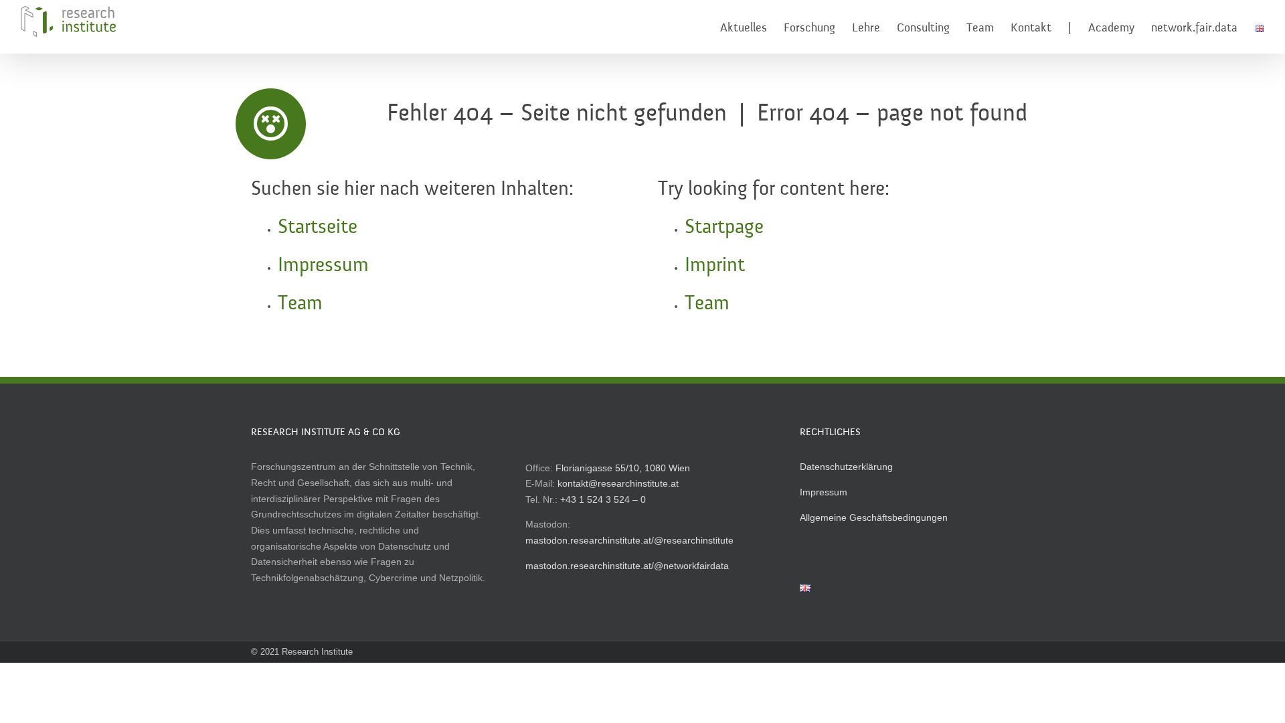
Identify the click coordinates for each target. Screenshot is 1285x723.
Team (300, 304)
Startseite (317, 228)
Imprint (715, 266)
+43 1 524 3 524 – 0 (603, 499)
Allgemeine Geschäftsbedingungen (874, 517)
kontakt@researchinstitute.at (618, 483)
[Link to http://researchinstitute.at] (271, 123)
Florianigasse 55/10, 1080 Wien (622, 468)
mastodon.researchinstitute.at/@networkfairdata (627, 565)
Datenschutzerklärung (846, 466)
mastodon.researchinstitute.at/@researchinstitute (629, 540)
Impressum (323, 266)
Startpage (724, 228)
